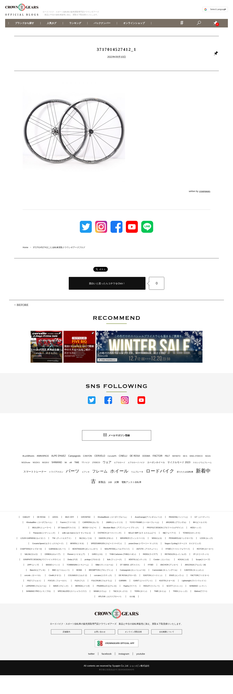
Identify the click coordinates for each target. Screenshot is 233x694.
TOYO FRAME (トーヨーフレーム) (144, 522)
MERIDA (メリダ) (82, 586)
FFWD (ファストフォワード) (178, 549)
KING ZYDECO (196, 456)
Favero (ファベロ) (68, 522)
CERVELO (99, 456)
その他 (132, 596)
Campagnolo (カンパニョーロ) (132, 570)
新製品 (102, 482)
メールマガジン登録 (119, 435)
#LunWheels (28, 456)
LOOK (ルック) (206, 538)
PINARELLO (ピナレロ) (106, 586)
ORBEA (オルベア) (52, 554)
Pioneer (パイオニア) (76, 554)
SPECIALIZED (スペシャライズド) (72, 591)
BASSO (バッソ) (53, 565)
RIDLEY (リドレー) (151, 586)
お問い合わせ (99, 632)
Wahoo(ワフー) (200, 591)
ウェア (107, 462)
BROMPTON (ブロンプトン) (101, 570)
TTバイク (86, 462)
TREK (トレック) (180, 591)
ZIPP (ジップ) (33, 565)
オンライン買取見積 (133, 632)
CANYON (87, 456)
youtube (140, 653)
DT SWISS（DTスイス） (130, 565)
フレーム (100, 471)
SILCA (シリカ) (85, 538)
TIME (76, 462)
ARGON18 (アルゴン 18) (195, 565)
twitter (91, 653)
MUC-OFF (69, 517)
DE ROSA (135, 456)
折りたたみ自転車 (185, 472)
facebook (107, 653)
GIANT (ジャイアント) (142, 581)
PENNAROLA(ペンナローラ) (181, 538)
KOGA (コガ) (183, 559)
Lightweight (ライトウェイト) (194, 581)
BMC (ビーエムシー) (60, 570)
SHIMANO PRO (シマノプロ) (38, 591)
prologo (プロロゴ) (92, 559)
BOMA (79, 570)
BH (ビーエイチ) (200, 522)
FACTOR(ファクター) (200, 575)
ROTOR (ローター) (205, 549)
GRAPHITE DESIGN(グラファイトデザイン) (42, 559)
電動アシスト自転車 (131, 482)
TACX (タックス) (120, 591)
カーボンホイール (156, 462)
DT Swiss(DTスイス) (67, 528)
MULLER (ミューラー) (41, 528)
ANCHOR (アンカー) (169, 565)
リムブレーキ (137, 472)
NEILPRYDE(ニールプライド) (117, 549)
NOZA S (36, 462)
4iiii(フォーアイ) (169, 533)
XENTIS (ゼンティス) (138, 559)
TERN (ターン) (140, 591)
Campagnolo (74, 456)
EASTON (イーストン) (152, 575)
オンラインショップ (134, 23)
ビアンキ (86, 472)
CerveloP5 (112, 456)
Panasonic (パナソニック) (44, 533)
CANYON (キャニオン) (193, 570)
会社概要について (166, 632)
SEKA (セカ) (157, 538)
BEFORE (22, 305)
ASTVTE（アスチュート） (147, 549)
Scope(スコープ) (203, 559)
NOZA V (45, 462)
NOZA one (25, 462)
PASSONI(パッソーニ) (178, 517)
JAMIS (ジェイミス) (114, 522)
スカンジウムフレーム (202, 462)
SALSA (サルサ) (31, 554)
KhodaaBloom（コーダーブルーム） (113, 517)
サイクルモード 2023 (179, 462)
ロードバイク (160, 471)
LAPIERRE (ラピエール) (36, 586)
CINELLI (123, 456)
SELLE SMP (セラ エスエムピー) (142, 533)
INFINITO (176, 456)
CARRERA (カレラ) (91, 522)
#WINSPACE (43, 456)
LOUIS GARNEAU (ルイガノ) (32, 538)
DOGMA (146, 456)
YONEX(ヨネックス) (191, 533)
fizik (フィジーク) (114, 559)
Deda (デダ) (73, 559)
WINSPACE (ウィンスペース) (132, 538)
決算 (110, 482)
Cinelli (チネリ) (55, 575)
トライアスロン (56, 472)
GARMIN (122, 581)
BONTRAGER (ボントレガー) (85, 549)
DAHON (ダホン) (106, 538)
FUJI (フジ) (79, 581)
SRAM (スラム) (99, 591)
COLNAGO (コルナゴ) (77, 575)
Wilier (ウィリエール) (104, 565)
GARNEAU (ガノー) (57, 549)
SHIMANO (57, 462)
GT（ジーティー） (202, 517)
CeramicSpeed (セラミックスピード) (47, 543)
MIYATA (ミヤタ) (77, 543)
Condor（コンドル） (162, 559)
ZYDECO (96, 462)
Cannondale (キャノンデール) (164, 570)
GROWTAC (86, 517)
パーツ (72, 471)
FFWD (150, 565)
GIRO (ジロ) (97, 554)
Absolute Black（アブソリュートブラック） (121, 528)
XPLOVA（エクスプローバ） (110, 596)
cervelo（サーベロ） (33, 575)
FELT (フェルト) (34, 581)
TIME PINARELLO (108, 360)
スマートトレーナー (34, 471)
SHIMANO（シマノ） (198, 586)
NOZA (207, 456)
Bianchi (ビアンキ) (37, 570)
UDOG (55, 517)
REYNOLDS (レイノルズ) (175, 554)
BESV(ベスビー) (89, 528)
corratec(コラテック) (103, 575)
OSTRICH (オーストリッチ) (109, 533)
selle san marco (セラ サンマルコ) (76, 533)
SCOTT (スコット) (174, 586)
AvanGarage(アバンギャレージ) (148, 517)
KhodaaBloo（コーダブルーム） (39, 522)
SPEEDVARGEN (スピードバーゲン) (106, 543)
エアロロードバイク (136, 462)
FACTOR (157, 455)
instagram (124, 653)
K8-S (185, 456)
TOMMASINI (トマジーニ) (78, 565)
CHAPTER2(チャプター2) (31, 549)
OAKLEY (26, 517)
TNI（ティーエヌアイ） (62, 538)
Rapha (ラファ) (129, 586)
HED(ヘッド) (195, 528)
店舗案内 (66, 632)
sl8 (70, 462)
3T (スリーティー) (201, 554)
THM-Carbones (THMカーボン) (123, 554)
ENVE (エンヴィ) (176, 575)
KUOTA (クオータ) (167, 581)
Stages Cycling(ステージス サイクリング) (183, 543)
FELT (167, 456)
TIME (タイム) (160, 591)
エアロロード (119, 462)
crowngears (204, 191)
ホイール (119, 471)
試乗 (116, 482)
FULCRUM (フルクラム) (101, 581)
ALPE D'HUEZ (58, 456)
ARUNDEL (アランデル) (176, 522)
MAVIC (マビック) (60, 586)
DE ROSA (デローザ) (127, 575)
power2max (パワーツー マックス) (143, 543)
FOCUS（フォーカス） (58, 581)
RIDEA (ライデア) (150, 554)
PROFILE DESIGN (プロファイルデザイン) (165, 528)
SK (65, 462)
